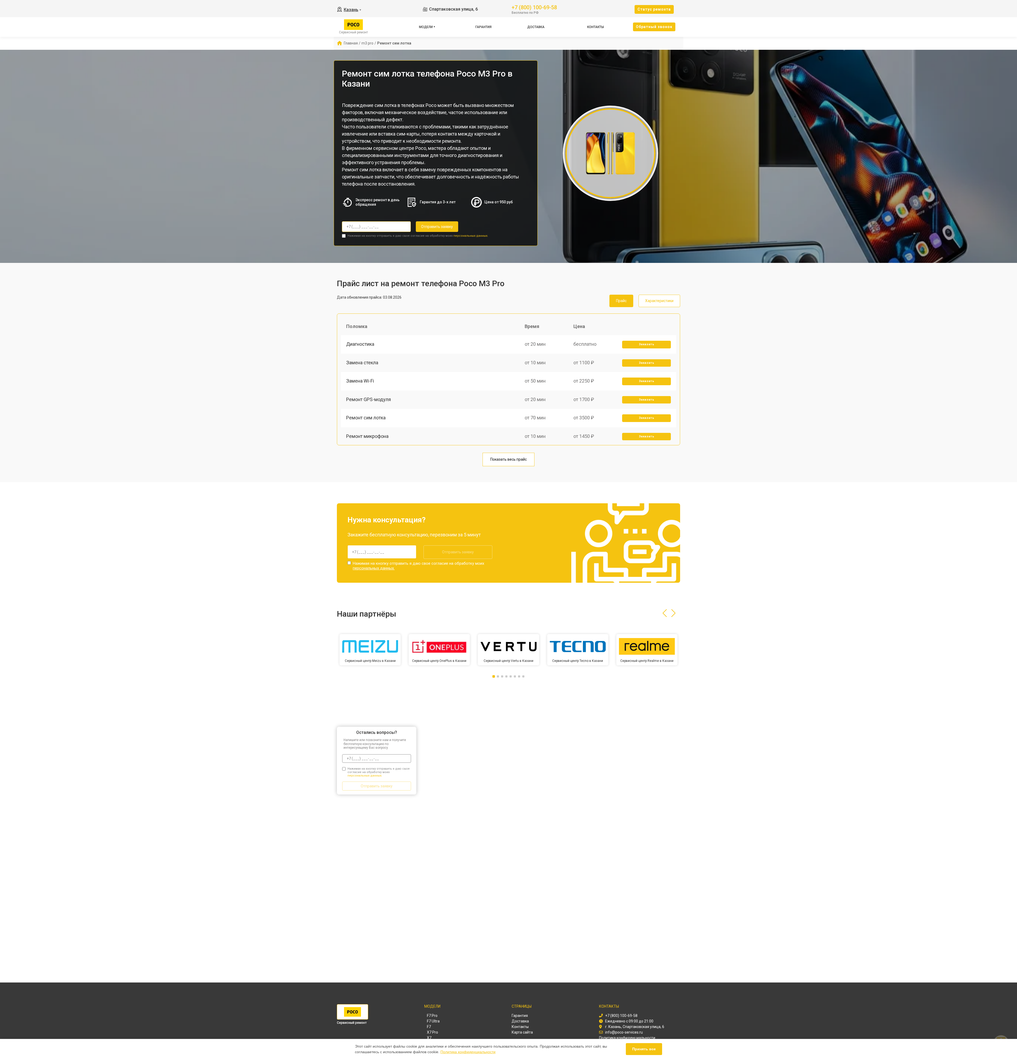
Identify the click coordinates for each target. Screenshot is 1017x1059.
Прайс (621, 301)
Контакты (595, 27)
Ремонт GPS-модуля (368, 399)
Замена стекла (362, 362)
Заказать (646, 344)
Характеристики (659, 301)
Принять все (644, 1049)
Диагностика (360, 344)
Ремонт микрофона (367, 436)
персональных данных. (470, 235)
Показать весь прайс (508, 459)
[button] (664, 613)
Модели (426, 27)
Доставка (536, 27)
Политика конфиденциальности (468, 1052)
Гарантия (483, 27)
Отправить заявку (437, 227)
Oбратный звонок (654, 27)
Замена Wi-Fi (360, 381)
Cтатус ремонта (654, 9)
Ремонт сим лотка (366, 417)
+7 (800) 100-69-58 (534, 7)
